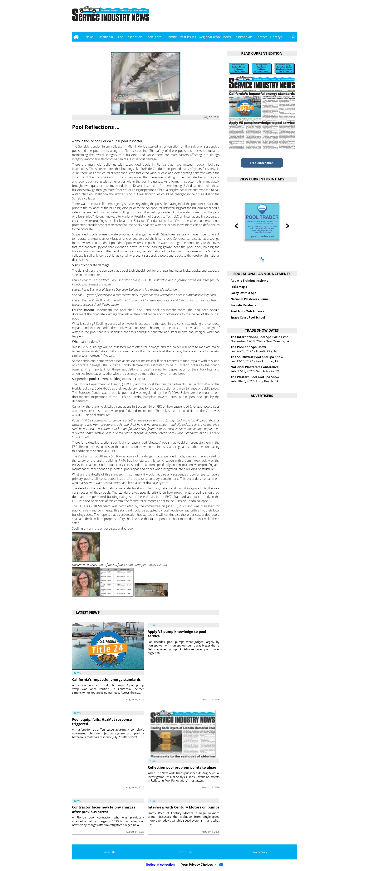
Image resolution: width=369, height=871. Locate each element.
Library (275, 37)
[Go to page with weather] (263, 17)
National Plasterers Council (250, 299)
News (89, 37)
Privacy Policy (259, 852)
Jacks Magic (239, 287)
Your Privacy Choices (197, 864)
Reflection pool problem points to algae (182, 767)
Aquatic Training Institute (249, 280)
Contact (261, 37)
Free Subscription (129, 37)
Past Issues (188, 37)
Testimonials (243, 37)
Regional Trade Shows (215, 37)
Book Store (153, 37)
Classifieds (104, 37)
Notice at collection (160, 864)
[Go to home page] (76, 37)
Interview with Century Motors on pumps (183, 807)
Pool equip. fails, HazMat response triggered (102, 721)
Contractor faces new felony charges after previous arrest (103, 809)
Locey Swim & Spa (243, 293)
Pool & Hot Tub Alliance (247, 311)
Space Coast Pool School (248, 317)
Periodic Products (243, 305)
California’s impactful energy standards (106, 679)
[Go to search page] (293, 37)
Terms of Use (184, 852)
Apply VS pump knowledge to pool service (177, 633)
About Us (109, 852)
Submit (170, 37)
